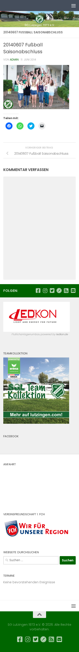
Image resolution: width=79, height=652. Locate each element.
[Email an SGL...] (73, 290)
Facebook (11, 436)
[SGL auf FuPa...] (59, 290)
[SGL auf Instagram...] (45, 290)
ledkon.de (62, 334)
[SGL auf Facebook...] (38, 290)
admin (14, 59)
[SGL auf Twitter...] (52, 290)
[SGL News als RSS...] (66, 290)
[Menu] (73, 5)
